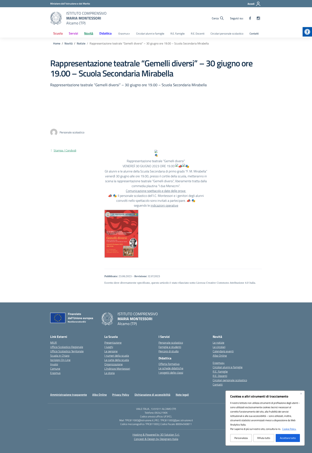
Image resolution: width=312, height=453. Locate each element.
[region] (265, 418)
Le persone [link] (111, 351)
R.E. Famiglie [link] (177, 33)
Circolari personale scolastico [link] (227, 33)
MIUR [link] (53, 342)
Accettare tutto (288, 438)
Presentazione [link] (113, 342)
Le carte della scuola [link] (116, 360)
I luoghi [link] (108, 347)
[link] (307, 32)
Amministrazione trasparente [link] (68, 394)
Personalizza (241, 438)
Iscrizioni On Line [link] (60, 360)
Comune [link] (55, 368)
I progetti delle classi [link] (171, 372)
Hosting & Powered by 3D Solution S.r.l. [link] (156, 434)
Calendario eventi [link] (223, 351)
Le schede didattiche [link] (171, 368)
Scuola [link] (58, 33)
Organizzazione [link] (113, 364)
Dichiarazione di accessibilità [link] (152, 394)
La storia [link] (109, 373)
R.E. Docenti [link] (197, 33)
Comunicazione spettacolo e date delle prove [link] (156, 190)
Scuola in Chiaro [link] (59, 355)
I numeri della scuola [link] (116, 355)
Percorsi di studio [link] (169, 351)
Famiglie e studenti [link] (170, 347)
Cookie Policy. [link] (289, 429)
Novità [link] (88, 33)
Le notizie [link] (218, 342)
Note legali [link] (182, 394)
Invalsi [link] (54, 364)
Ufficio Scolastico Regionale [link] (66, 347)
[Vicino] (301, 393)
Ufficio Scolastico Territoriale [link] (67, 351)
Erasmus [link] (55, 373)
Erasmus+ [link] (124, 33)
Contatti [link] (254, 33)
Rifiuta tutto (263, 438)
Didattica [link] (105, 33)
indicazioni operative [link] (164, 205)
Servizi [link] (73, 33)
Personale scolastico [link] (171, 342)
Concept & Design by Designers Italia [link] (156, 439)
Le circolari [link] (219, 347)
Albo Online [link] (220, 355)
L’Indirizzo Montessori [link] (117, 368)
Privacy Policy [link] (120, 394)
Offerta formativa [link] (169, 364)
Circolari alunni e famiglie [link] (150, 33)
